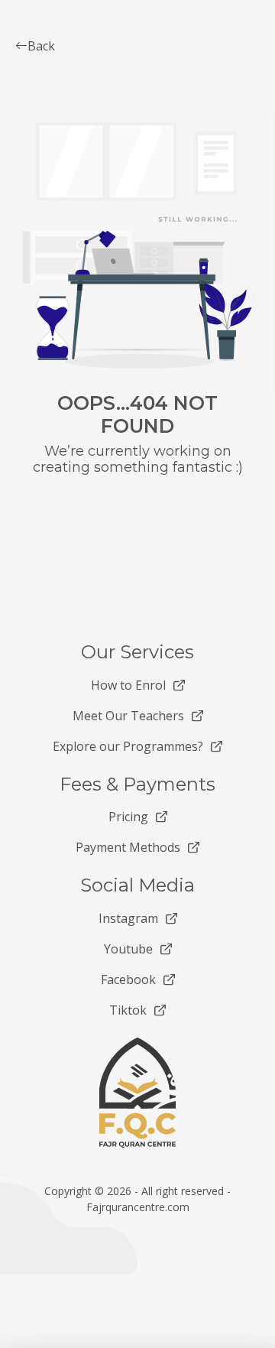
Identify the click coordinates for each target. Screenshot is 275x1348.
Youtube (128, 948)
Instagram (128, 918)
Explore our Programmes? (128, 746)
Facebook (128, 979)
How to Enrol (128, 685)
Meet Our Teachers (128, 715)
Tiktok (128, 1010)
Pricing (128, 816)
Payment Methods (128, 847)
